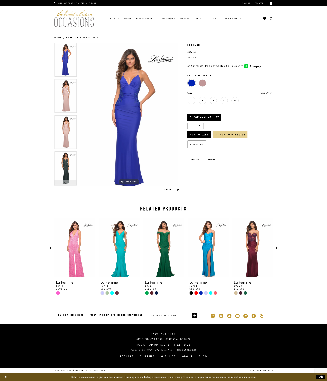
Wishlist (168, 356)
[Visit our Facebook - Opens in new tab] (253, 315)
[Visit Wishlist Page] (264, 18)
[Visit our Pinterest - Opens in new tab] (245, 315)
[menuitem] (75, 3)
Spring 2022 (90, 37)
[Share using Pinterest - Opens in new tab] (178, 189)
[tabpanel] (65, 61)
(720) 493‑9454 (163, 333)
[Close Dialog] (5, 377)
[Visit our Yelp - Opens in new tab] (262, 315)
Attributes (196, 144)
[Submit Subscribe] (194, 315)
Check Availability (204, 117)
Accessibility (102, 370)
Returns (127, 356)
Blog (203, 356)
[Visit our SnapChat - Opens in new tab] (229, 315)
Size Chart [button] (266, 92)
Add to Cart (199, 135)
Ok (321, 376)
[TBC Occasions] (74, 18)
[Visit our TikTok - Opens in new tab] (213, 315)
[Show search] (271, 18)
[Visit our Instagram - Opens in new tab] (221, 315)
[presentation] (74, 247)
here (253, 376)
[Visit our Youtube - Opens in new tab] (237, 315)
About (187, 356)
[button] (252, 3)
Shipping (147, 356)
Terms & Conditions (65, 370)
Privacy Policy (85, 370)
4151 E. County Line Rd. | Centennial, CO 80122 (163, 339)
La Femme (72, 37)
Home (57, 37)
